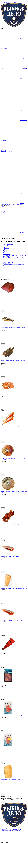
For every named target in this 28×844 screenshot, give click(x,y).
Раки (4, 249)
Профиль (3, 212)
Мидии (21, 257)
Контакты (21, 829)
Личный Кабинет (20, 828)
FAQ (20, 830)
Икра (4, 247)
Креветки (24, 68)
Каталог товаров (4, 828)
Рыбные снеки (12, 261)
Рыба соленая (6, 261)
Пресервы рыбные (20, 261)
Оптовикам (19, 204)
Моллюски (9, 245)
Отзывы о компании (14, 829)
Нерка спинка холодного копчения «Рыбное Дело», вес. (13, 426)
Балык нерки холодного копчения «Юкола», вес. (11, 652)
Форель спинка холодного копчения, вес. (10, 556)
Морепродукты (23, 110)
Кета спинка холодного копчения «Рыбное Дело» (11, 620)
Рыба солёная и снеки (8, 259)
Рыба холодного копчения (9, 255)
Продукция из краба (10, 257)
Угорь (4, 257)
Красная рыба (21, 264)
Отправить (3, 801)
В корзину (3, 311)
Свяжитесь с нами (5, 2)
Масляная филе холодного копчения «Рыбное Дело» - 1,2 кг (14, 588)
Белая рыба (14, 264)
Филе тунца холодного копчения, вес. (9, 295)
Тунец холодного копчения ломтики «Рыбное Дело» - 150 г (14, 684)
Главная (2, 207)
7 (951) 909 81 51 (4, 1)
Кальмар (9, 258)
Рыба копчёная (23, 99)
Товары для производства (9, 265)
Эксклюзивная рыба (7, 264)
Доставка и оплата (13, 2)
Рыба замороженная (7, 252)
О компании (6, 829)
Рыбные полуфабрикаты (8, 262)
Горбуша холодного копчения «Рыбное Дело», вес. (12, 524)
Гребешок (5, 258)
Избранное (3, 211)
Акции (2, 204)
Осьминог (17, 257)
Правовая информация (6, 830)
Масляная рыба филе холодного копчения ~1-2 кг (12, 779)
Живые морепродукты (8, 244)
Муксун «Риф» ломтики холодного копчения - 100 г (12, 747)
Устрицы (5, 245)
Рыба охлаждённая (7, 251)
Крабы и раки (6, 248)
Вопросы (6, 204)
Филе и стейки (6, 263)
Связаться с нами (14, 830)
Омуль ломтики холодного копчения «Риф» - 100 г (12, 715)
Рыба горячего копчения (20, 255)
